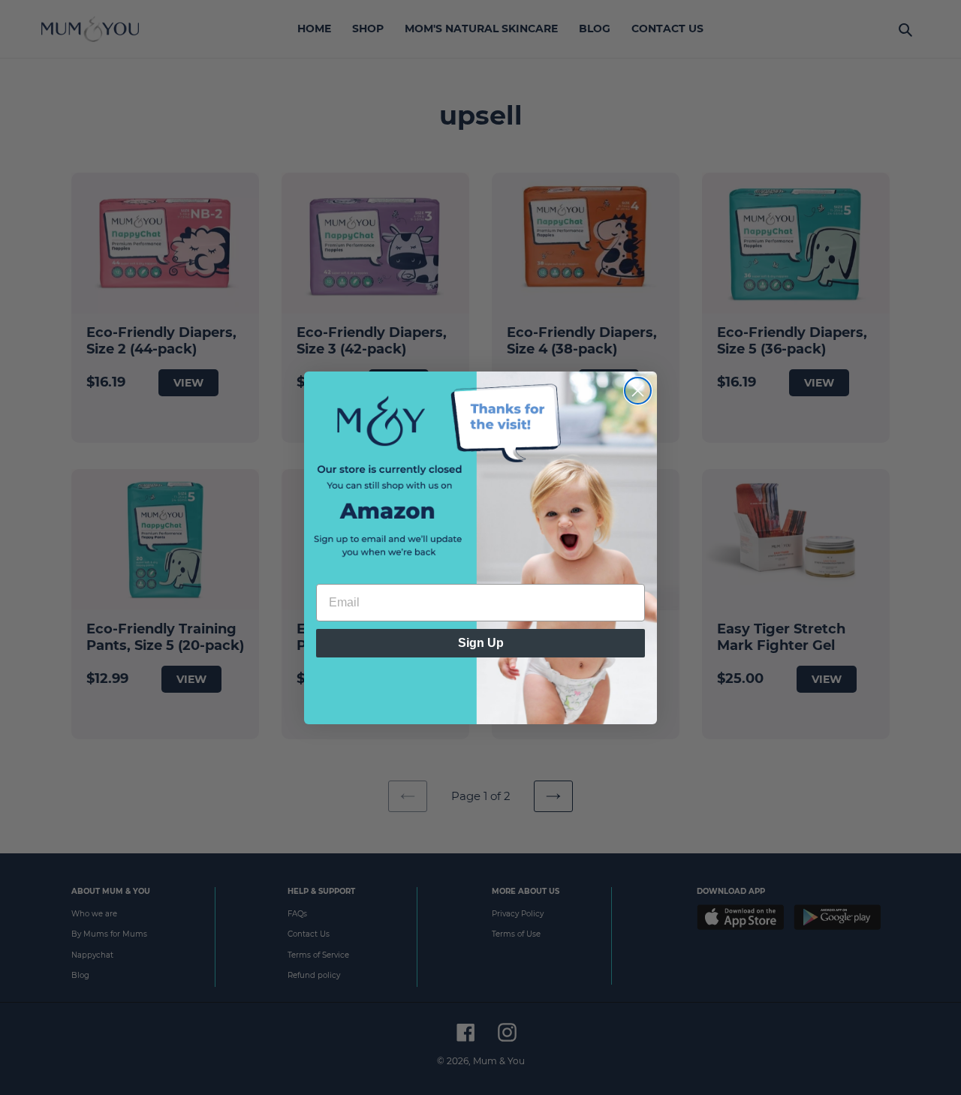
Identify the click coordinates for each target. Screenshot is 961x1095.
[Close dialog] (638, 391)
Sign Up (481, 642)
